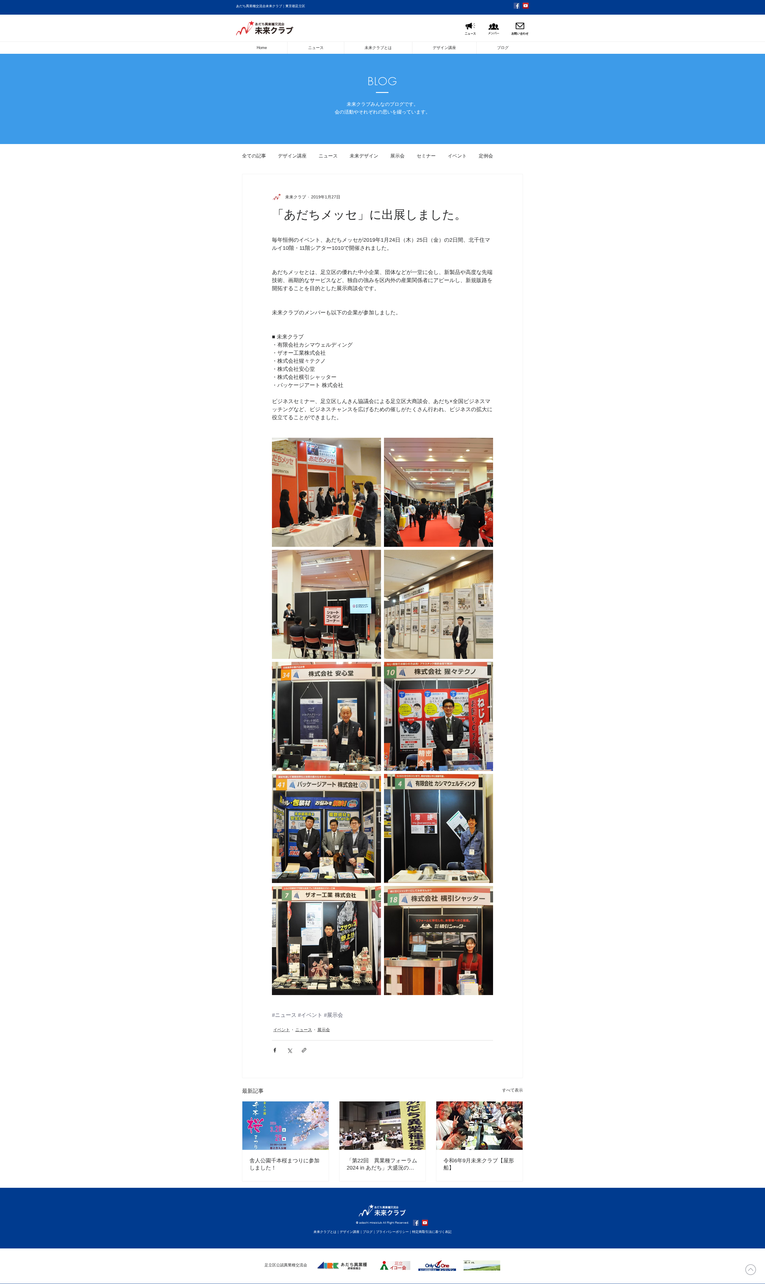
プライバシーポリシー (392, 1232)
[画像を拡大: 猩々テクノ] (438, 716)
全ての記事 (254, 155)
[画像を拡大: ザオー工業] (326, 940)
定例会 (486, 155)
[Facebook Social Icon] (517, 6)
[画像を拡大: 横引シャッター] (438, 940)
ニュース (328, 155)
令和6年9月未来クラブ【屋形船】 (478, 1164)
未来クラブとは (324, 1232)
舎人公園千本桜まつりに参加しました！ (284, 1164)
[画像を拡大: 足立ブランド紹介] (438, 604)
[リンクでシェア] (304, 1050)
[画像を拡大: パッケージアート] (326, 828)
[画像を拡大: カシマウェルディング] (438, 828)
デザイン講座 (292, 155)
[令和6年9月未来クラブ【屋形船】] (479, 1125)
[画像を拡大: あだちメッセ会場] (438, 492)
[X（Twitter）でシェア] (289, 1050)
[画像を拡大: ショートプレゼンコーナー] (326, 604)
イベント (457, 155)
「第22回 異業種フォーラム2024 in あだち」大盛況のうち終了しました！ (382, 1164)
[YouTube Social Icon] (526, 6)
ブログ (368, 1232)
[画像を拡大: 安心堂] (326, 716)
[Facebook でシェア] (275, 1050)
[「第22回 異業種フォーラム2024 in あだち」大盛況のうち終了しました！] (382, 1125)
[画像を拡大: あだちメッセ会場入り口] (326, 492)
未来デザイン (364, 155)
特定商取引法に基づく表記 (432, 1232)
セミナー (426, 155)
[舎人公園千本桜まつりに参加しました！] (285, 1125)
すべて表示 (512, 1090)
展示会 (397, 155)
